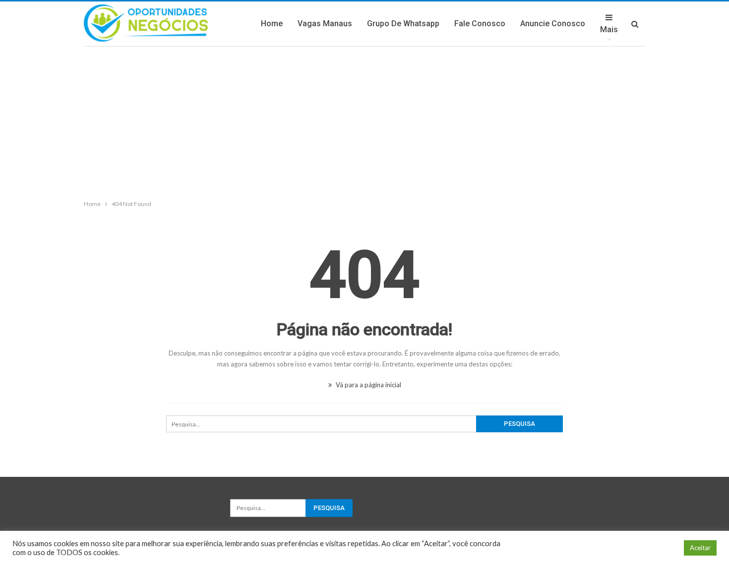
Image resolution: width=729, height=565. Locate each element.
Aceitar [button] (700, 548)
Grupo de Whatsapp (403, 23)
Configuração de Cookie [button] (637, 548)
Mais (609, 29)
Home (272, 23)
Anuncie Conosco (552, 23)
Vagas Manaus (325, 23)
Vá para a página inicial (367, 385)
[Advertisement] (364, 120)
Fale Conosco (479, 23)
